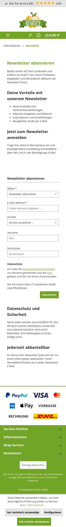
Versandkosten (55, 474)
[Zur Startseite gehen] (33, 20)
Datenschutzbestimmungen (39, 269)
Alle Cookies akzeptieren (34, 521)
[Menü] (8, 35)
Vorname (12, 232)
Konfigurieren (52, 512)
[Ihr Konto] (38, 35)
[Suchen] (30, 35)
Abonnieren (49, 294)
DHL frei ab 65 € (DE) (21, 3)
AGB (49, 272)
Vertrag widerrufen (33, 465)
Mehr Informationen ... (33, 505)
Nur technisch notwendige (23, 512)
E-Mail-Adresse (17, 202)
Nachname (13, 248)
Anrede (11, 217)
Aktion (12, 188)
